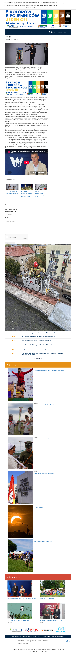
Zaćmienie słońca (38, 507)
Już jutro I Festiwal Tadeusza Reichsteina (18, 620)
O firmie (27, 640)
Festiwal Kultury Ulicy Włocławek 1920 (44, 439)
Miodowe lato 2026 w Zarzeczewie (43, 541)
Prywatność (33, 640)
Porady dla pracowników (23, 643)
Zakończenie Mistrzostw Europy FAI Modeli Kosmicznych (49, 370)
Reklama (39, 640)
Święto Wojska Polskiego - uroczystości (44, 473)
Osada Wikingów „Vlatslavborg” (48, 598)
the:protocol (45, 640)
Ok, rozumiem (66, 3)
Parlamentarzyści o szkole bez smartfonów (51, 620)
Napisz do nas (21, 640)
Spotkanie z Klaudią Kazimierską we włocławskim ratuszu (22, 598)
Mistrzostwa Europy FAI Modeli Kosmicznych (45, 404)
